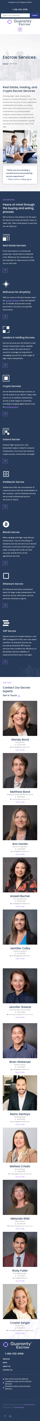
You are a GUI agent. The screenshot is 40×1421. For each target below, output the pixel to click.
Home (5, 63)
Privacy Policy (29, 1404)
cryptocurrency (11, 407)
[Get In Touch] (19, 696)
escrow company (12, 300)
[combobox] (15, 15)
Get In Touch (10, 695)
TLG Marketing (18, 1407)
